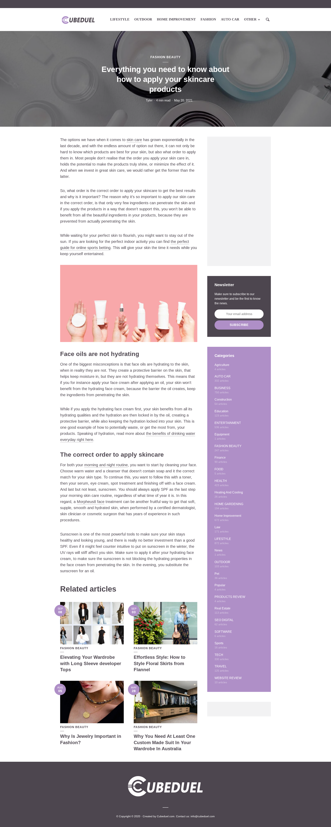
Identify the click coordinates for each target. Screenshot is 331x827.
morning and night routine (106, 465)
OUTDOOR (143, 19)
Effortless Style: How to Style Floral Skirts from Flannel (159, 663)
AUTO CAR (230, 19)
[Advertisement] (239, 201)
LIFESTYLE (119, 19)
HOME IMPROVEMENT (176, 19)
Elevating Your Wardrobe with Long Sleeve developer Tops (90, 663)
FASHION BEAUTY (165, 57)
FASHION (208, 19)
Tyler (149, 100)
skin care (134, 140)
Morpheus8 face (90, 502)
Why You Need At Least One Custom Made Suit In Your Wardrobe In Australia (164, 742)
